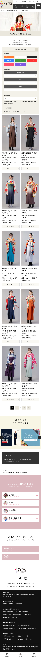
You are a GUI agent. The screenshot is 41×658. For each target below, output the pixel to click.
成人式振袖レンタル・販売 (22, 611)
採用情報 (19, 583)
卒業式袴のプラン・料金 (22, 636)
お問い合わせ (18, 603)
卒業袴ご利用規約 (29, 583)
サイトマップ (30, 586)
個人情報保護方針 (12, 586)
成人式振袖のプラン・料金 (24, 625)
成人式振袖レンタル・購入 (9, 625)
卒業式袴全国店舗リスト (8, 639)
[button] (1, 437)
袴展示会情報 (19, 639)
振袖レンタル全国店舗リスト (9, 628)
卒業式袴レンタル (7, 614)
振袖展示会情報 (22, 628)
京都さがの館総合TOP (8, 611)
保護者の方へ (11, 583)
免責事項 (21, 586)
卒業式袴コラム (28, 639)
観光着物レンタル (17, 614)
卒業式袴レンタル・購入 (8, 636)
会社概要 (11, 603)
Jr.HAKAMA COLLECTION (27, 2)
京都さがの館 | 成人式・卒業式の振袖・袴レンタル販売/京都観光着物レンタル (20, 648)
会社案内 (5, 603)
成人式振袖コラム (32, 628)
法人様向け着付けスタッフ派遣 (10, 617)
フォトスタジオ (27, 614)
